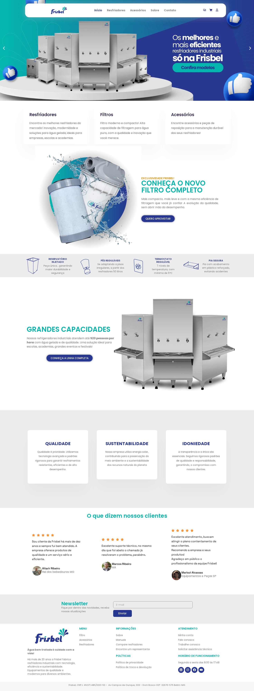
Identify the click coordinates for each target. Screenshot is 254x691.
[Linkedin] (181, 670)
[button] (4, 48)
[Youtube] (201, 670)
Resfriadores (116, 10)
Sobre (155, 10)
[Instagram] (188, 670)
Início (98, 10)
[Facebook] (194, 670)
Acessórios (138, 10)
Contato (170, 10)
